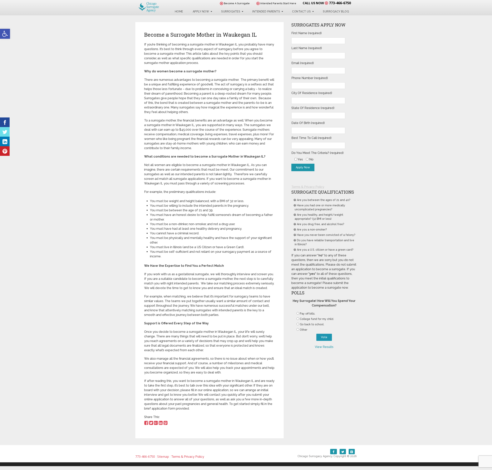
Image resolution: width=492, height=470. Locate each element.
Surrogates (230, 11)
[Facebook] (5, 122)
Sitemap (163, 456)
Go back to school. (312, 324)
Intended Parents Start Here (278, 3)
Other (303, 329)
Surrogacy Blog (336, 11)
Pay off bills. (307, 313)
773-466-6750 (340, 3)
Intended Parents (266, 11)
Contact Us (301, 11)
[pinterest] (5, 151)
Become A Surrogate (236, 3)
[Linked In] (5, 141)
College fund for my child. (317, 318)
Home (179, 11)
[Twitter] (5, 132)
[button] (5, 34)
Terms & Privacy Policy (307, 187)
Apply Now (201, 11)
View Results (324, 347)
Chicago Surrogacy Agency (315, 456)
